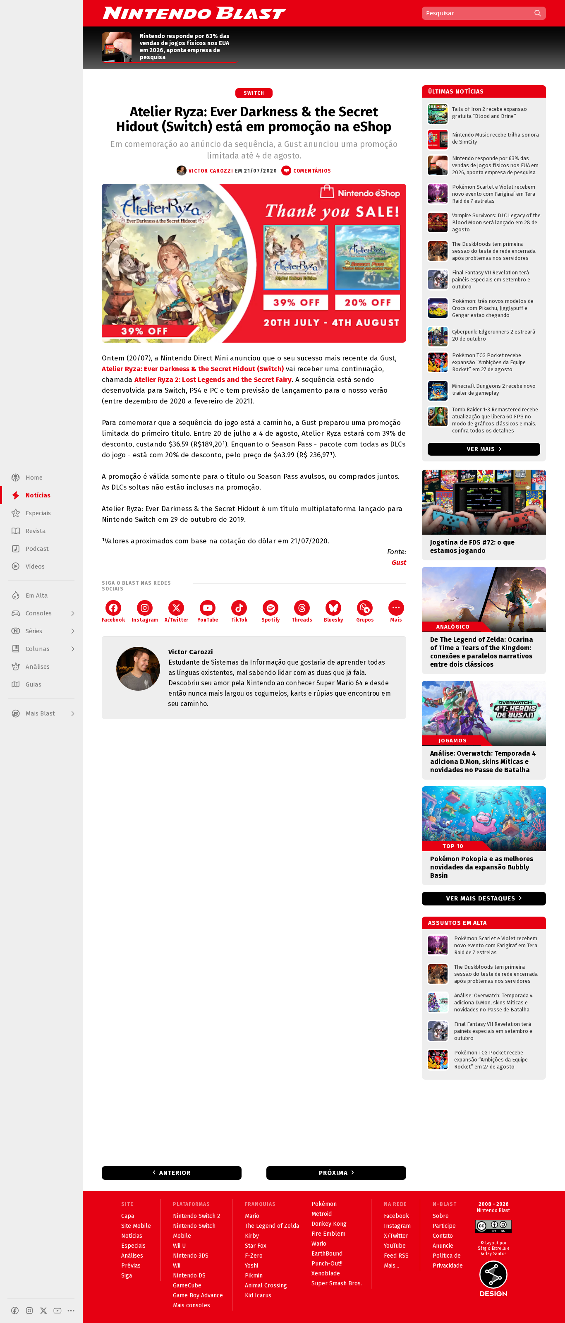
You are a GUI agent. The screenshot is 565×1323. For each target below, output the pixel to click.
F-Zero (254, 1255)
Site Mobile (136, 1225)
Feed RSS (396, 1255)
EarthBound (326, 1253)
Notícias (131, 1235)
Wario (318, 1243)
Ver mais (482, 449)
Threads (302, 620)
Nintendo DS (189, 1275)
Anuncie (443, 1245)
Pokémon (324, 1204)
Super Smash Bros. (336, 1283)
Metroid (321, 1213)
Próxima (333, 1173)
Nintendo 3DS (190, 1255)
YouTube (207, 620)
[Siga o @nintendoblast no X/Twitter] (43, 1310)
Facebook (113, 620)
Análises (132, 1255)
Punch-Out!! (326, 1263)
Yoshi (251, 1265)
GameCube (187, 1285)
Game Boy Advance (198, 1295)
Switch (254, 93)
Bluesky (333, 620)
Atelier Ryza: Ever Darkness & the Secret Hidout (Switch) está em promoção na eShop (254, 119)
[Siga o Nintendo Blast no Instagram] (29, 1310)
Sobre (441, 1216)
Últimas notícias (456, 91)
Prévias (131, 1265)
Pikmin (254, 1275)
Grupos (365, 620)
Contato (443, 1235)
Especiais (133, 1245)
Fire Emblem (328, 1233)
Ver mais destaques (480, 898)
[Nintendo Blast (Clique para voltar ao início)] (194, 13)
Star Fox (255, 1245)
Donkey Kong (329, 1223)
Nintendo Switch (194, 1225)
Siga (126, 1275)
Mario (252, 1216)
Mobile (182, 1235)
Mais (396, 620)
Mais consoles (191, 1305)
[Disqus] (254, 835)
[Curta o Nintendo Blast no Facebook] (14, 1310)
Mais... (391, 1265)
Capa (127, 1216)
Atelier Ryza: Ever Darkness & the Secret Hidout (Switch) (193, 369)
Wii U (179, 1245)
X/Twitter (176, 620)
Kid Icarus (258, 1295)
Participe (444, 1225)
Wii (176, 1265)
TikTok (239, 620)
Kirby (252, 1235)
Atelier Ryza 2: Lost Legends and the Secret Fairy (213, 379)
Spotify (270, 620)
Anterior (175, 1173)
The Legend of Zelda (272, 1225)
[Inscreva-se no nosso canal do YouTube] (57, 1310)
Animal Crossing (266, 1285)
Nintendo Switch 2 (196, 1216)
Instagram (145, 620)
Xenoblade (325, 1273)
